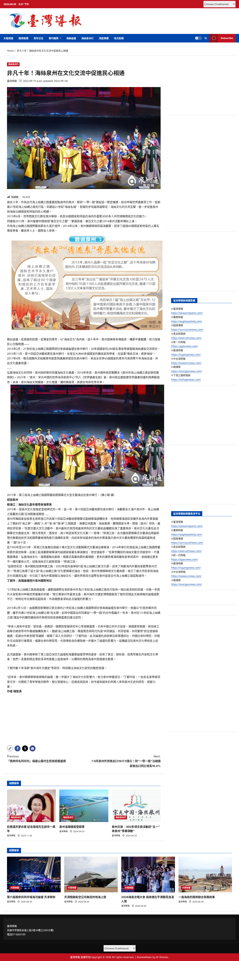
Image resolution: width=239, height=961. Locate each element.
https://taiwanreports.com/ (187, 313)
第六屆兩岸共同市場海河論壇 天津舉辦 (31, 897)
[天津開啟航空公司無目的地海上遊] (91, 874)
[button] (206, 38)
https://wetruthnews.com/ (186, 338)
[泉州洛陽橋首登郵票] (83, 805)
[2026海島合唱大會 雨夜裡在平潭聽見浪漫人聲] (148, 874)
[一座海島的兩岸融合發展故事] (205, 874)
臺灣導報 (12, 81)
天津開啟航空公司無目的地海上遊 (85, 897)
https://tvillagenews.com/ (186, 379)
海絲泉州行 (87, 38)
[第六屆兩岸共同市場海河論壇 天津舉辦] (34, 874)
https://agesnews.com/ (184, 346)
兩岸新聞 (23, 38)
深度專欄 (104, 38)
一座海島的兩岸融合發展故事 (196, 897)
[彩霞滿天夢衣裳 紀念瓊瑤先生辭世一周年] (31, 805)
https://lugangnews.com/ (186, 354)
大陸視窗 (8, 38)
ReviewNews (144, 957)
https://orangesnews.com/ (186, 371)
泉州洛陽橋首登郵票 (72, 826)
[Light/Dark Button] (198, 38)
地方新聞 (119, 38)
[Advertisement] (84, 718)
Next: (126, 761)
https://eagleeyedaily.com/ (186, 321)
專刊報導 (53, 38)
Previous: (36, 759)
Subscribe (227, 38)
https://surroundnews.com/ (187, 329)
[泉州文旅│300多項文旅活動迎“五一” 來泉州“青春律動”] (136, 805)
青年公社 (38, 38)
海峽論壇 (71, 38)
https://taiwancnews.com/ (186, 363)
